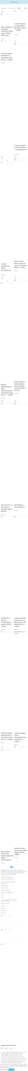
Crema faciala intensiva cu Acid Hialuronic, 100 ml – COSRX (7, 56)
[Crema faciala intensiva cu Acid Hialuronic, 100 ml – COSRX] (7, 46)
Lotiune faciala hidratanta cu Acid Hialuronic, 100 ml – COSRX (7, 736)
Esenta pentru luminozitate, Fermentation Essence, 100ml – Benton (20, 386)
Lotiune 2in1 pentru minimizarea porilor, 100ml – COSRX (6, 622)
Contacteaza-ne (4, 885)
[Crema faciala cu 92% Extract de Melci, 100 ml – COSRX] (20, 16)
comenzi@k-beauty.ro (9, 879)
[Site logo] (14, 1)
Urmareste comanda (5, 903)
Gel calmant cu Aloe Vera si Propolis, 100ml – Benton (7, 508)
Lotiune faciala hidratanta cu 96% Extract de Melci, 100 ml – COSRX (20, 622)
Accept (11, 1069)
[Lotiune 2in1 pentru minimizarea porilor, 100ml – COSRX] (7, 566)
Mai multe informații (4, 1069)
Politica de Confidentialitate (7, 892)
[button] (17, 20)
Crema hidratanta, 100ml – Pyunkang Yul (6, 267)
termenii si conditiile (19, 1065)
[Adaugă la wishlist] (11, 23)
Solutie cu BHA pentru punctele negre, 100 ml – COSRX (20, 851)
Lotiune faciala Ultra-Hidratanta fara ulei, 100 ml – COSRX (20, 737)
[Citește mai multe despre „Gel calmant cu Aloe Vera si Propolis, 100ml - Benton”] (4, 501)
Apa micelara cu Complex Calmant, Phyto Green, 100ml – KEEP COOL (7, 31)
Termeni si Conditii (5, 890)
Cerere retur (3, 912)
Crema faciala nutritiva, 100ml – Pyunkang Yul (20, 147)
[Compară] (8, 23)
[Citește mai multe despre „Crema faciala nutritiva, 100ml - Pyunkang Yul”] (17, 142)
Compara (3, 905)
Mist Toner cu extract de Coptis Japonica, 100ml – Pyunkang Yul (7, 856)
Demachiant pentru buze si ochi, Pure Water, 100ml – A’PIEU (20, 264)
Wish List (3, 908)
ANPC (2, 897)
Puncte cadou (4, 910)
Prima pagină (4, 8)
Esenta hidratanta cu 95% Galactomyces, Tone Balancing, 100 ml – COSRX (7, 390)
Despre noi (3, 883)
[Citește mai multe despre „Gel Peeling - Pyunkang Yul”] (17, 501)
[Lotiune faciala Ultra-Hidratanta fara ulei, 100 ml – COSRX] (20, 681)
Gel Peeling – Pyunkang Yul (19, 506)
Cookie (2, 894)
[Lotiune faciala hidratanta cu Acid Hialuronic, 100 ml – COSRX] (7, 681)
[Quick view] (6, 23)
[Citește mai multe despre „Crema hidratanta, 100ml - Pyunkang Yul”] (4, 260)
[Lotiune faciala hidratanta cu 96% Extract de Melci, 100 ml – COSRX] (20, 566)
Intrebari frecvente (5, 901)
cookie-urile (11, 1065)
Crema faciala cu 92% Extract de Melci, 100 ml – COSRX (20, 27)
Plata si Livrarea (4, 888)
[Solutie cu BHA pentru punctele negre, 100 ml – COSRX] (20, 796)
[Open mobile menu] (0, 1)
